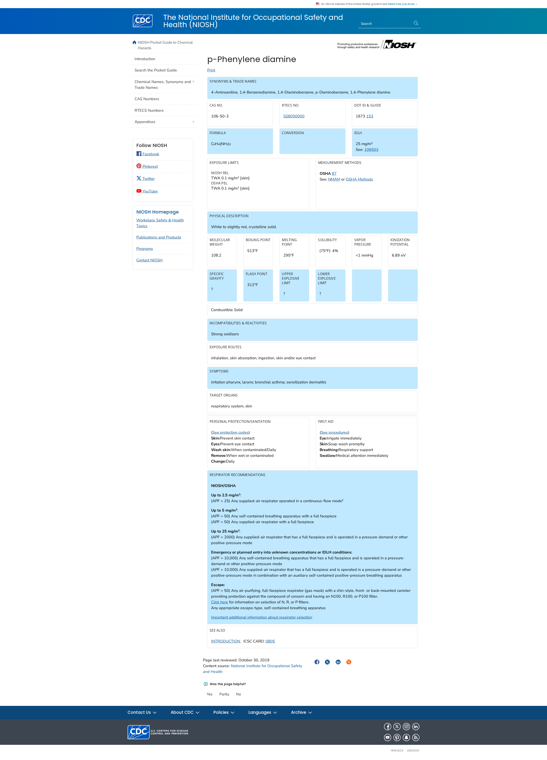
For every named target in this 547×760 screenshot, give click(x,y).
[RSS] (415, 737)
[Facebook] (387, 726)
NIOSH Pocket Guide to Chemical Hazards (165, 45)
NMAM (334, 179)
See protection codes (230, 432)
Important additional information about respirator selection (261, 617)
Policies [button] (221, 712)
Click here (219, 602)
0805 (270, 641)
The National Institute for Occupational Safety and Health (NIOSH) (253, 21)
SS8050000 (293, 116)
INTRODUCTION (226, 641)
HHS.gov (397, 750)
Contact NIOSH (149, 260)
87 (334, 173)
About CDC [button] (183, 712)
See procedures (334, 432)
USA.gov (413, 750)
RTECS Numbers (149, 110)
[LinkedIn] (415, 726)
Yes (209, 694)
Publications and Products (158, 237)
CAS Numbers (147, 98)
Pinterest (149, 166)
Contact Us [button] (140, 712)
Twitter (148, 178)
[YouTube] (387, 737)
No (238, 694)
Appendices (145, 121)
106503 (371, 149)
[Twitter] (397, 726)
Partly (224, 694)
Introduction (145, 58)
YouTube (149, 191)
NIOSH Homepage (157, 212)
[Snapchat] (406, 737)
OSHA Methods (359, 179)
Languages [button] (260, 712)
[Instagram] (406, 726)
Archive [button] (299, 712)
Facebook (150, 154)
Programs (144, 248)
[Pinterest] (397, 737)
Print (211, 70)
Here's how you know (401, 4)
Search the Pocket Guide (156, 70)
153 (369, 116)
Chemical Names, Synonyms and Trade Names (163, 84)
